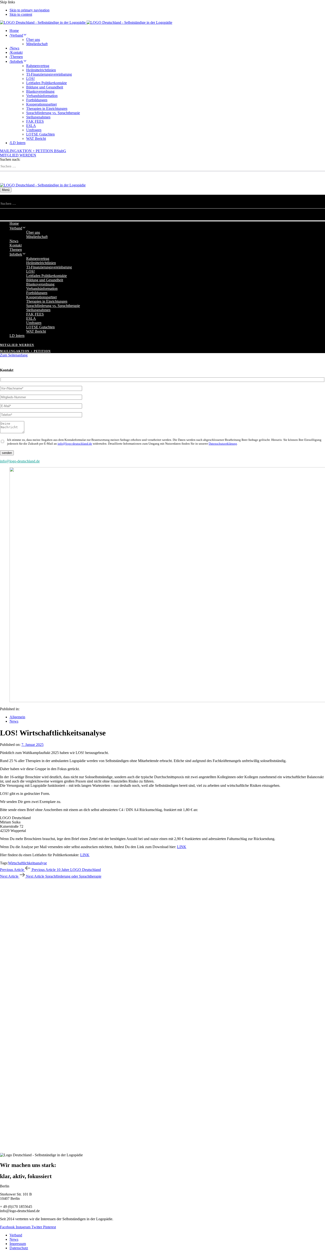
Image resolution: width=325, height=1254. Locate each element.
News (14, 48)
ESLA (31, 126)
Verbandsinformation (42, 96)
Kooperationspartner (41, 104)
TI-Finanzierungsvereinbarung (49, 74)
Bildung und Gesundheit (44, 87)
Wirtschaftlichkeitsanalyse (27, 863)
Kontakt (16, 52)
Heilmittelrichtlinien (41, 70)
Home (14, 31)
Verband (16, 35)
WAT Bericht (36, 138)
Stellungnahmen (38, 117)
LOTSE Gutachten (40, 134)
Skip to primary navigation (29, 10)
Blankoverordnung (40, 91)
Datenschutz (19, 1248)
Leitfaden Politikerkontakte (46, 83)
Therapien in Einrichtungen (46, 109)
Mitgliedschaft (37, 44)
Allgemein (17, 717)
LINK (181, 847)
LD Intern (17, 143)
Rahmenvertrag (37, 66)
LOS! (30, 79)
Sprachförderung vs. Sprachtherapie (53, 113)
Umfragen (33, 130)
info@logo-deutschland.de (75, 443)
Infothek (16, 61)
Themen (16, 57)
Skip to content (21, 14)
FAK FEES (35, 121)
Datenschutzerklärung (223, 443)
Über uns (33, 40)
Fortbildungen (36, 100)
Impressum (18, 1244)
